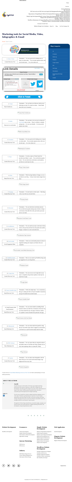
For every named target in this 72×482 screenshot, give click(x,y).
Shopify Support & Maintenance (62, 17)
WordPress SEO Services (49, 20)
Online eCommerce (65, 12)
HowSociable (11, 241)
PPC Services (67, 10)
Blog (57, 26)
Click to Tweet (11, 58)
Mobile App (55, 56)
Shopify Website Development (45, 13)
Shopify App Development (33, 16)
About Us (52, 26)
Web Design (55, 68)
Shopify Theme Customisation (63, 16)
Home (67, 2)
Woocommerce (55, 71)
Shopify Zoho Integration (42, 442)
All (53, 51)
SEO (53, 65)
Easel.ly (11, 358)
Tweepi (11, 103)
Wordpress (54, 59)
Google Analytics (56, 62)
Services (67, 6)
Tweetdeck (11, 139)
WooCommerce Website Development (61, 13)
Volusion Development (24, 431)
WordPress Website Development (62, 18)
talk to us (63, 465)
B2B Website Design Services (25, 453)
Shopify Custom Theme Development (47, 16)
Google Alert (11, 273)
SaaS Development (58, 431)
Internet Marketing (65, 9)
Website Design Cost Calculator (41, 26)
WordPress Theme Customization (50, 21)
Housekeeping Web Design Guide (57, 74)
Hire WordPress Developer (64, 21)
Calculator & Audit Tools (42, 23)
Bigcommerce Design (34, 13)
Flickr (11, 175)
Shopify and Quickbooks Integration (44, 431)
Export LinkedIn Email (11, 290)
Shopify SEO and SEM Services (47, 17)
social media (21, 122)
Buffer (11, 121)
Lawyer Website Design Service (25, 455)
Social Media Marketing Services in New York (20, 372)
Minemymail (11, 326)
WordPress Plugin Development (62, 20)
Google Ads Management (51, 11)
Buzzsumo (11, 208)
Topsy (10, 156)
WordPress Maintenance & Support (36, 20)
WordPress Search (11, 257)
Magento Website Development (60, 440)
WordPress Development (7, 431)
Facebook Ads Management (63, 11)
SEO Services (33, 11)
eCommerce (55, 54)
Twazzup (11, 191)
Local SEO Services (41, 11)
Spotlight (54, 77)
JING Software (11, 343)
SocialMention (11, 226)
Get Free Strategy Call (64, 26)
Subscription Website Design (25, 456)
